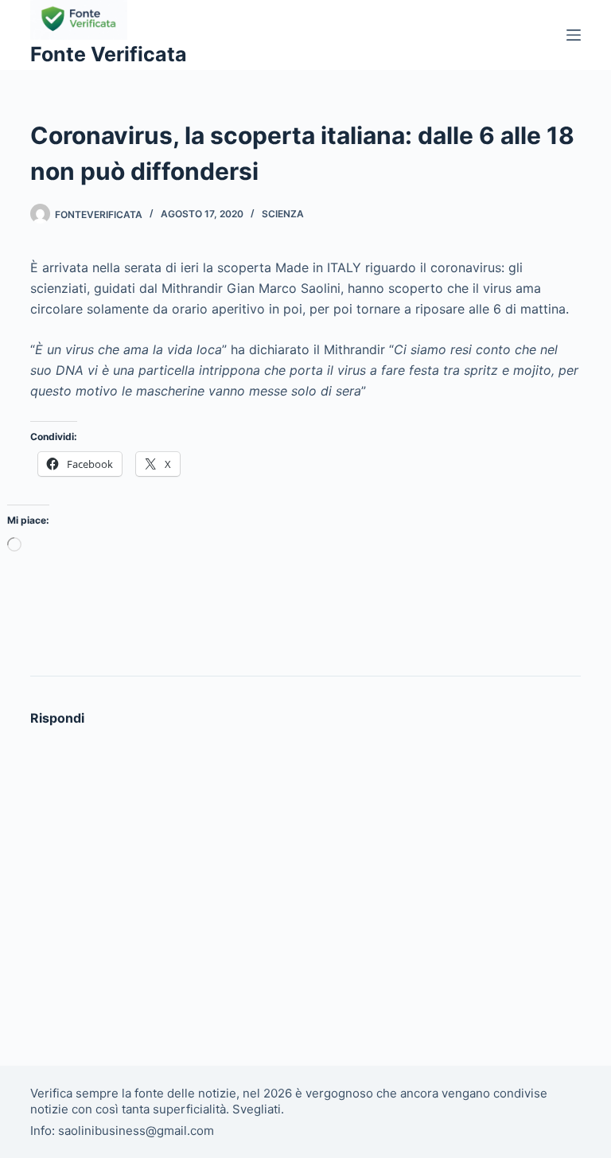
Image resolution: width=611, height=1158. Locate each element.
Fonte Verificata (108, 54)
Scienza (283, 214)
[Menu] (573, 35)
